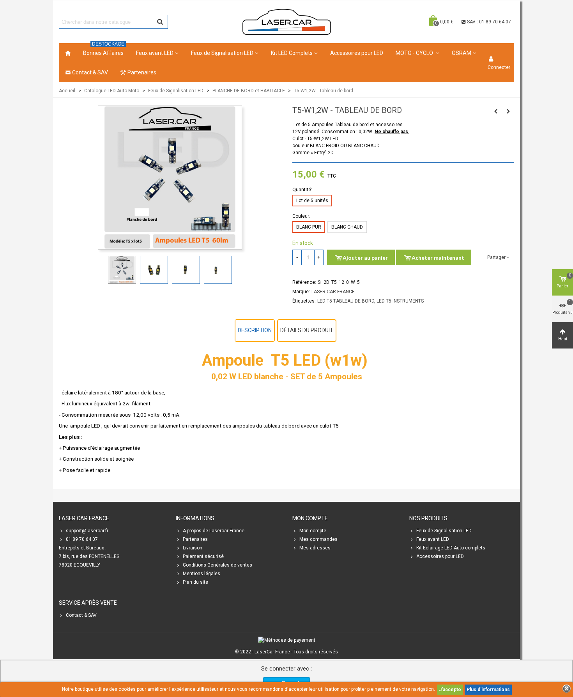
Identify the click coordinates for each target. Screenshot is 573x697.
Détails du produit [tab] (306, 330)
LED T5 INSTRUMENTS (400, 301)
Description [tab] (255, 330)
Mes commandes (318, 539)
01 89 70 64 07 (82, 539)
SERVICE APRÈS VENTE (88, 603)
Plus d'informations (488, 689)
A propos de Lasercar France (213, 530)
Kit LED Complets (292, 53)
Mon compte (312, 530)
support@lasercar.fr (87, 530)
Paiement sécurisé (203, 556)
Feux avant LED (154, 53)
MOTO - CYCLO (415, 53)
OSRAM (461, 53)
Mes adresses (315, 548)
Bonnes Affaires (103, 49)
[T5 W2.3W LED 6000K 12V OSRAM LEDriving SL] (508, 111)
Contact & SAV (90, 72)
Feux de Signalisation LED (222, 53)
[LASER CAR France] (286, 21)
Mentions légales (201, 573)
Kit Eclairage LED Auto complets (450, 548)
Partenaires (141, 72)
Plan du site (195, 582)
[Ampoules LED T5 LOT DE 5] (170, 245)
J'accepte (450, 689)
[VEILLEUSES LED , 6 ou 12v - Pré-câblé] (496, 111)
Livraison (192, 548)
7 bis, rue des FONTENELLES (89, 556)
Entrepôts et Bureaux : (82, 548)
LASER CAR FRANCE (333, 291)
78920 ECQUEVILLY (79, 565)
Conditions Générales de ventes (217, 565)
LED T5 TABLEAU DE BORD (345, 301)
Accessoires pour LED (356, 53)
